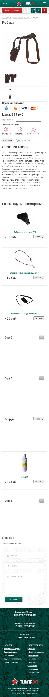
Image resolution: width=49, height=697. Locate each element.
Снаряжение (18, 17)
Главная (31, 648)
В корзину (7, 140)
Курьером (19, 134)
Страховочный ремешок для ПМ (24, 273)
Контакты (32, 665)
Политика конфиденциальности (24, 693)
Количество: (7, 119)
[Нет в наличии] (41, 337)
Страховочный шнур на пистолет (24, 313)
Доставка (32, 662)
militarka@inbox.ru (24, 614)
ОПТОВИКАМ (33, 655)
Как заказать (33, 659)
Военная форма (10, 652)
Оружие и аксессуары (13, 659)
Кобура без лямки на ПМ (24, 232)
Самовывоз (6, 134)
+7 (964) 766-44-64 (24, 637)
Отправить (14, 599)
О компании (33, 669)
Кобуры (27, 17)
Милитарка (6, 17)
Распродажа (33, 672)
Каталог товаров (12, 10)
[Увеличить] (24, 48)
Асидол (24, 476)
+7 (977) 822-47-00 (24, 626)
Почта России (33, 134)
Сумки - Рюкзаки (11, 662)
